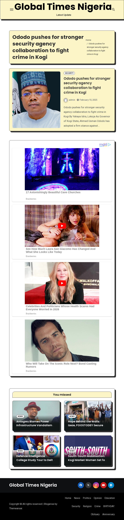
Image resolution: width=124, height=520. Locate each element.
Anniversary (108, 514)
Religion (87, 506)
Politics (87, 498)
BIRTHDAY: (109, 506)
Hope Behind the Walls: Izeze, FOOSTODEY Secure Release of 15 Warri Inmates (87, 425)
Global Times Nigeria (63, 6)
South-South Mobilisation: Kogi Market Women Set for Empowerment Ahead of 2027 (87, 461)
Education (109, 498)
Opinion (98, 498)
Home (68, 498)
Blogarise (49, 504)
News (20, 416)
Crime (97, 506)
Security (69, 73)
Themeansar (15, 508)
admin (72, 100)
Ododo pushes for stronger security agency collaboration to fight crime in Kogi (87, 85)
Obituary (95, 514)
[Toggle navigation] (11, 9)
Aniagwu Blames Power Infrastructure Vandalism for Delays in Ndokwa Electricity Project (34, 427)
